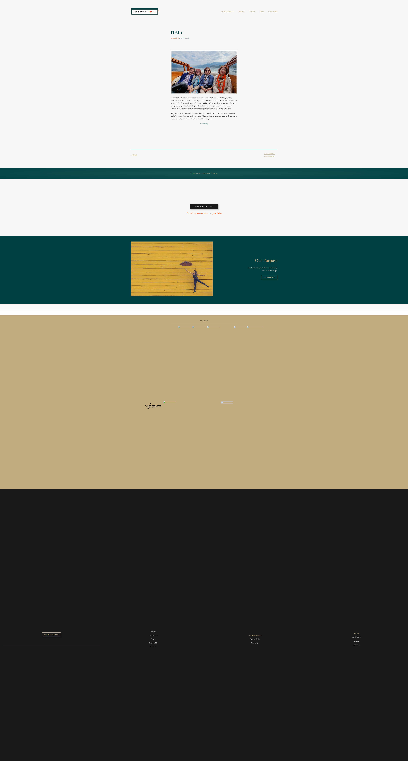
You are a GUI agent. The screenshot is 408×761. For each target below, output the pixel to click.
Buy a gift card (51, 635)
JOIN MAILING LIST (204, 206)
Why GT (241, 11)
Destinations (226, 11)
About (261, 11)
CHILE (134, 155)
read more (269, 277)
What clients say (184, 38)
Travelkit (252, 11)
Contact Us (272, 11)
